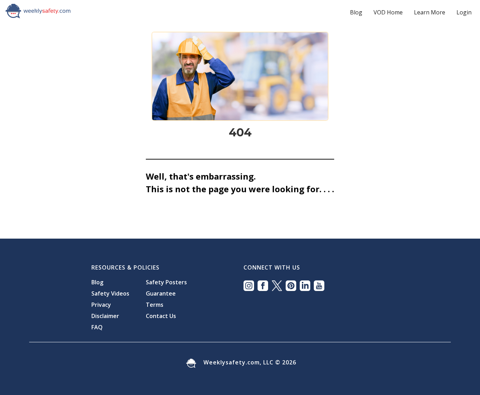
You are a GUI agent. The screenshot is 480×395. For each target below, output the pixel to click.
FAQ (97, 327)
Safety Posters (166, 282)
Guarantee (161, 293)
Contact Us (161, 316)
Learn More (429, 12)
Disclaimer (105, 316)
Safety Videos (110, 293)
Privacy (101, 305)
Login (464, 12)
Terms (154, 305)
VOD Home (388, 12)
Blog (356, 12)
